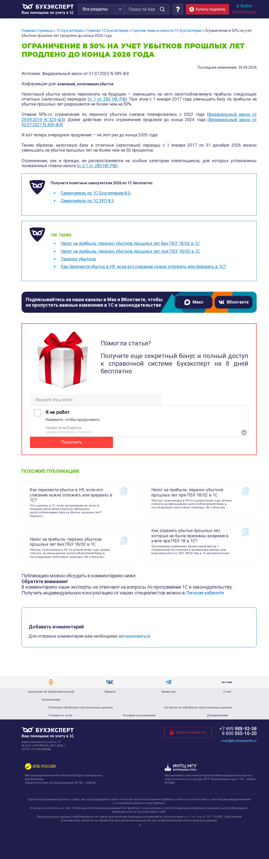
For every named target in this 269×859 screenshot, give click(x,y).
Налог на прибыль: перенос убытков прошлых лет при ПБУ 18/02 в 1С (130, 251)
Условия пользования (139, 715)
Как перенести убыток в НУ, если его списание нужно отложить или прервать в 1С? (143, 266)
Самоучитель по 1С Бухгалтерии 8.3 (95, 193)
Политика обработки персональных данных (80, 707)
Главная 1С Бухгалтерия (107, 30)
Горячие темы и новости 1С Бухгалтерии (166, 30)
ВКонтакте (238, 302)
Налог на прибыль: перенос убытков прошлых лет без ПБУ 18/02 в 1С (130, 243)
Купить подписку (191, 732)
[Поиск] (162, 9)
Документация (217, 715)
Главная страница (37, 30)
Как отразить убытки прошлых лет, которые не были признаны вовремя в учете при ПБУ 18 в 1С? (190, 535)
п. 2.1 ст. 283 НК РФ (97, 165)
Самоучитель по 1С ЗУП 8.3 (87, 200)
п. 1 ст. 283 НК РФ (107, 99)
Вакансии (168, 691)
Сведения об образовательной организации (51, 695)
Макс (198, 302)
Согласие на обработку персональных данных (198, 707)
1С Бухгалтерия (69, 30)
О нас (227, 691)
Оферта (109, 691)
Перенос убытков (78, 258)
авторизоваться (134, 636)
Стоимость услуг (61, 715)
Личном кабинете (205, 592)
